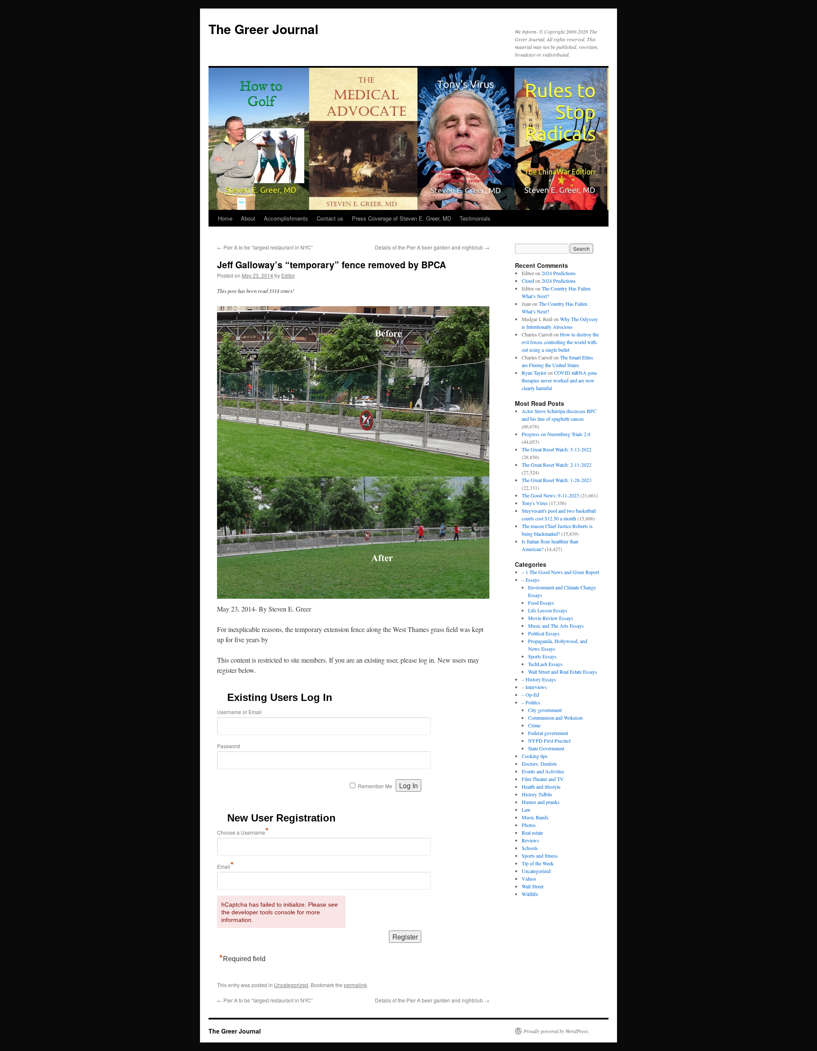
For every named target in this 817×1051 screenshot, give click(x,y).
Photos (529, 824)
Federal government (548, 732)
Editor (288, 275)
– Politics (531, 702)
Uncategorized (291, 984)
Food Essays (541, 602)
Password (228, 745)
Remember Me (375, 786)
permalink (355, 984)
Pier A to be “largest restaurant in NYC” (265, 247)
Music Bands (535, 817)
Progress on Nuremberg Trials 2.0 (556, 434)
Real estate (532, 832)
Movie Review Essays (550, 618)
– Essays (531, 579)
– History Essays (539, 679)
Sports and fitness (540, 855)
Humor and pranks (541, 801)
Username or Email (239, 711)
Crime (534, 725)
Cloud (528, 280)
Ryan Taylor (534, 372)
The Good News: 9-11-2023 (550, 495)
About (248, 218)
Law (526, 809)
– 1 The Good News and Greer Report (560, 572)
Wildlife (530, 893)
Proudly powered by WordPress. (556, 1031)
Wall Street (532, 886)
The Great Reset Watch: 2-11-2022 (556, 464)
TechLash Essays (545, 663)
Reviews (530, 840)
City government (545, 709)
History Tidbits (537, 794)
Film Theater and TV (543, 778)
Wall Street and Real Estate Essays (562, 671)
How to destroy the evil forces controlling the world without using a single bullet (560, 342)
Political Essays (544, 633)
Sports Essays (542, 656)
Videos (529, 878)
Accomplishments (286, 218)
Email (225, 866)
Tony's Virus (535, 503)
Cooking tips (535, 755)
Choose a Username (243, 832)
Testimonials (475, 218)
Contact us (330, 218)
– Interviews (534, 686)
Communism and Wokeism (555, 717)
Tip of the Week (538, 863)
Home (225, 218)
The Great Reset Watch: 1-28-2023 (556, 480)
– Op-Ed (530, 694)
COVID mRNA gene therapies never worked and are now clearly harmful (559, 380)
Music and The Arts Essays (556, 625)
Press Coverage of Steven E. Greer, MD (401, 218)
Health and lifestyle (541, 786)
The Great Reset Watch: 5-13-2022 (556, 449)
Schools (530, 847)
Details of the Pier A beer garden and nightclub (432, 247)
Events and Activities (543, 771)
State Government (546, 748)
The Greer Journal (263, 29)
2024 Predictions (559, 273)
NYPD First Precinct (549, 740)
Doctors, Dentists (539, 763)
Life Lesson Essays (547, 610)
